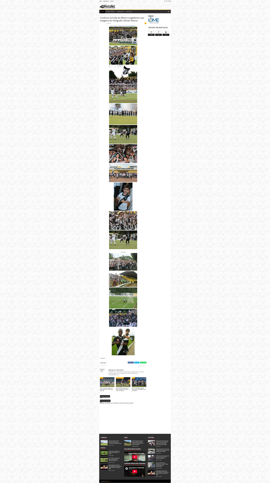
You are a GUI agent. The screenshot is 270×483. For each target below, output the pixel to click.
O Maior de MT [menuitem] (120, 11)
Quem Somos (106, 1)
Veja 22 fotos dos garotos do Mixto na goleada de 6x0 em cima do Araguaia (122, 389)
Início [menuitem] (102, 11)
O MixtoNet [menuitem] (128, 11)
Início (101, 1)
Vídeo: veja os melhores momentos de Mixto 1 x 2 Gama (114, 452)
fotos (103, 15)
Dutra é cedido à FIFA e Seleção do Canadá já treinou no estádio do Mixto (115, 442)
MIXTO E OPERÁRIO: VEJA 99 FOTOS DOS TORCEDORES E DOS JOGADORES (139, 389)
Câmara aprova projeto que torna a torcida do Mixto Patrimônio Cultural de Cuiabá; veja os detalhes (162, 442)
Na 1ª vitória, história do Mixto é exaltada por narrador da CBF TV (114, 459)
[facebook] (164, 1)
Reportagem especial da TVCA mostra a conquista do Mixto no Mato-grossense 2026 (115, 466)
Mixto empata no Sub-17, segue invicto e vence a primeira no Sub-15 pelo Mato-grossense (137, 442)
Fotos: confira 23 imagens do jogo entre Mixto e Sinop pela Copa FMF (106, 389)
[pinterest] (170, 1)
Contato (112, 1)
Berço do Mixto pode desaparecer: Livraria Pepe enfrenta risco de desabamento (162, 464)
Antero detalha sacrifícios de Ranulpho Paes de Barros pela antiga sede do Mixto (162, 450)
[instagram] (166, 1)
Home (101, 15)
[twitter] (168, 1)
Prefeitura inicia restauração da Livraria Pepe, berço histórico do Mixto (162, 457)
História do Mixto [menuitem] (110, 11)
